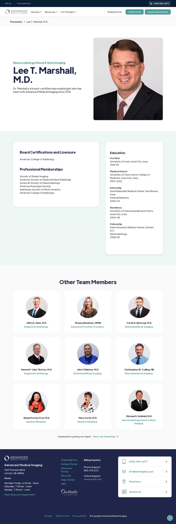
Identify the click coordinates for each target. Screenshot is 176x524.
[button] (36, 12)
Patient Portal (134, 12)
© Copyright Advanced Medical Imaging (108, 516)
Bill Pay (8, 3)
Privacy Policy (79, 516)
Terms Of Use (62, 516)
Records (66, 475)
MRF (63, 483)
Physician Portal (115, 12)
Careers (48, 516)
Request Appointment (158, 12)
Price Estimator (24, 3)
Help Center (68, 479)
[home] (16, 12)
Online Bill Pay (69, 460)
